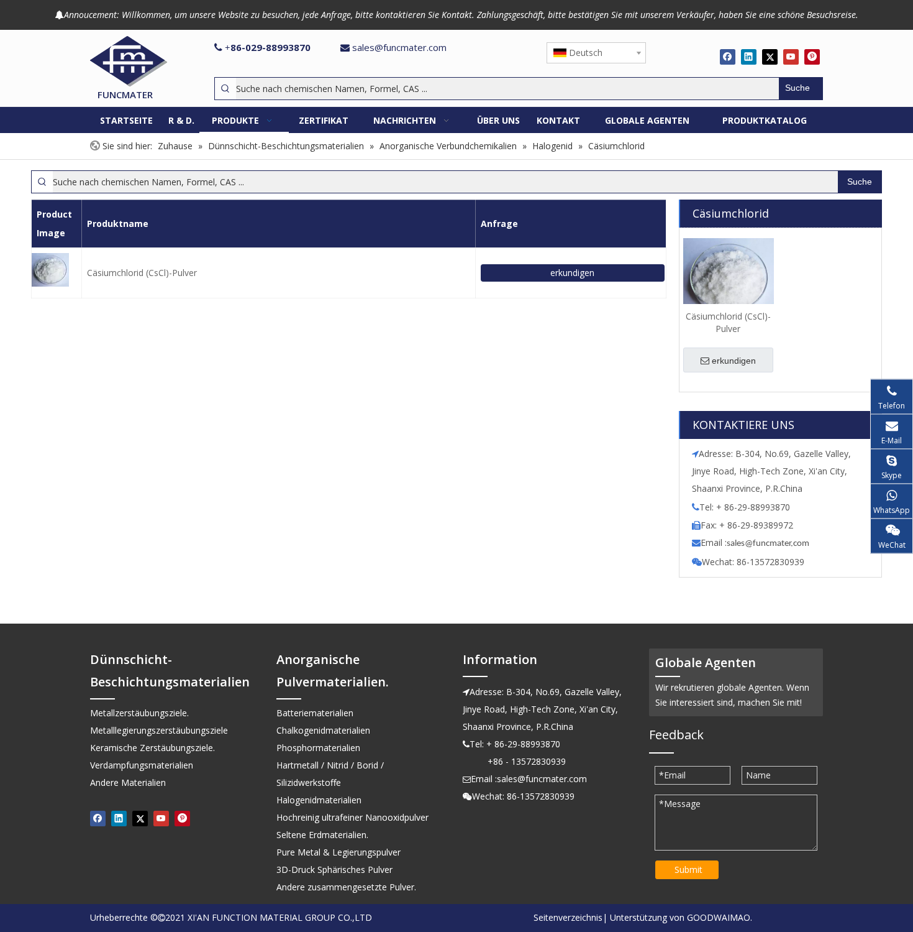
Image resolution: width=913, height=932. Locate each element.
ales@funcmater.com (769, 543)
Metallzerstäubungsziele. (139, 713)
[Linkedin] (748, 56)
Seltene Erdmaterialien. (322, 835)
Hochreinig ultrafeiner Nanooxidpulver (352, 817)
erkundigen (572, 273)
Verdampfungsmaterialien (141, 765)
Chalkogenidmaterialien (323, 730)
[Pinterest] (812, 56)
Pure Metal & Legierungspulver (338, 852)
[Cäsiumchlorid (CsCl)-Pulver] (728, 278)
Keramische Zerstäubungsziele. (152, 748)
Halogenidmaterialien (318, 800)
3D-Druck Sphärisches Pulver (334, 869)
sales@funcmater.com (399, 47)
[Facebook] (727, 56)
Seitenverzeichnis (568, 917)
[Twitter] (770, 56)
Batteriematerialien (314, 713)
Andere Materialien (128, 782)
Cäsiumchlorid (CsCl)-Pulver (142, 273)
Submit (688, 869)
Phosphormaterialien (318, 748)
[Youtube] (791, 56)
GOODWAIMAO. (719, 917)
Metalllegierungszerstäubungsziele (159, 730)
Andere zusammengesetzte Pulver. (346, 887)
